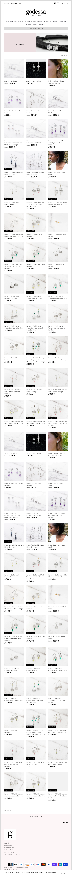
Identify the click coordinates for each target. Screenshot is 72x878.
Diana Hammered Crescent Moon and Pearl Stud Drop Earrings (13, 143)
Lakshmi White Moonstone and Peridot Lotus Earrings (13, 422)
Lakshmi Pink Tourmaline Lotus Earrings (35, 391)
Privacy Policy (9, 852)
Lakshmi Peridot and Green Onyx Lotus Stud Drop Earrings (34, 328)
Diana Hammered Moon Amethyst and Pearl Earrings (56, 143)
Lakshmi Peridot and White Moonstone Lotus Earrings (56, 328)
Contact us (8, 845)
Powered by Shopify (10, 869)
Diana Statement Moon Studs (56, 173)
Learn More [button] (7, 875)
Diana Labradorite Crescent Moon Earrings (14, 173)
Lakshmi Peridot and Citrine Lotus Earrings (34, 297)
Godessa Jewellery (22, 867)
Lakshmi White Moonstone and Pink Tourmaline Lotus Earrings (57, 423)
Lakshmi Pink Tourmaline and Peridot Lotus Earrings (57, 359)
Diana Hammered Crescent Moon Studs (33, 142)
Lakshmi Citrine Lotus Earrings (34, 235)
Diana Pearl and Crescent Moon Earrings (35, 173)
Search (6, 843)
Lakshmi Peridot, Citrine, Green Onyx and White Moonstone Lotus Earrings (35, 360)
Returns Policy (9, 850)
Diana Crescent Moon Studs (55, 112)
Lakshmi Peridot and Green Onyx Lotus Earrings (57, 297)
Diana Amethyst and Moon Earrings (13, 112)
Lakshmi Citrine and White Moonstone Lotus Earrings (57, 203)
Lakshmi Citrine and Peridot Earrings (11, 203)
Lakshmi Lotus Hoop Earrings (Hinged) (11, 297)
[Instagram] (58, 3)
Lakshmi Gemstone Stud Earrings (57, 235)
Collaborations (9, 848)
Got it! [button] (63, 874)
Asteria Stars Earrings (33, 81)
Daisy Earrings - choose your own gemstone (56, 82)
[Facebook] (55, 3)
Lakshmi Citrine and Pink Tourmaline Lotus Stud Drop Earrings (35, 204)
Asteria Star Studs (10, 81)
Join (12, 3)
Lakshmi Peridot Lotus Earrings (12, 359)
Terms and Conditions (12, 854)
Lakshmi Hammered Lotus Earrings (57, 265)
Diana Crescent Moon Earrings (33, 112)
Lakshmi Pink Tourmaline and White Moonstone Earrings (13, 392)
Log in (6, 3)
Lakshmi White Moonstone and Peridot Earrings (57, 391)
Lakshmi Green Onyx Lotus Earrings (35, 265)
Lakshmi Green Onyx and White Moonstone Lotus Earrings (13, 266)
